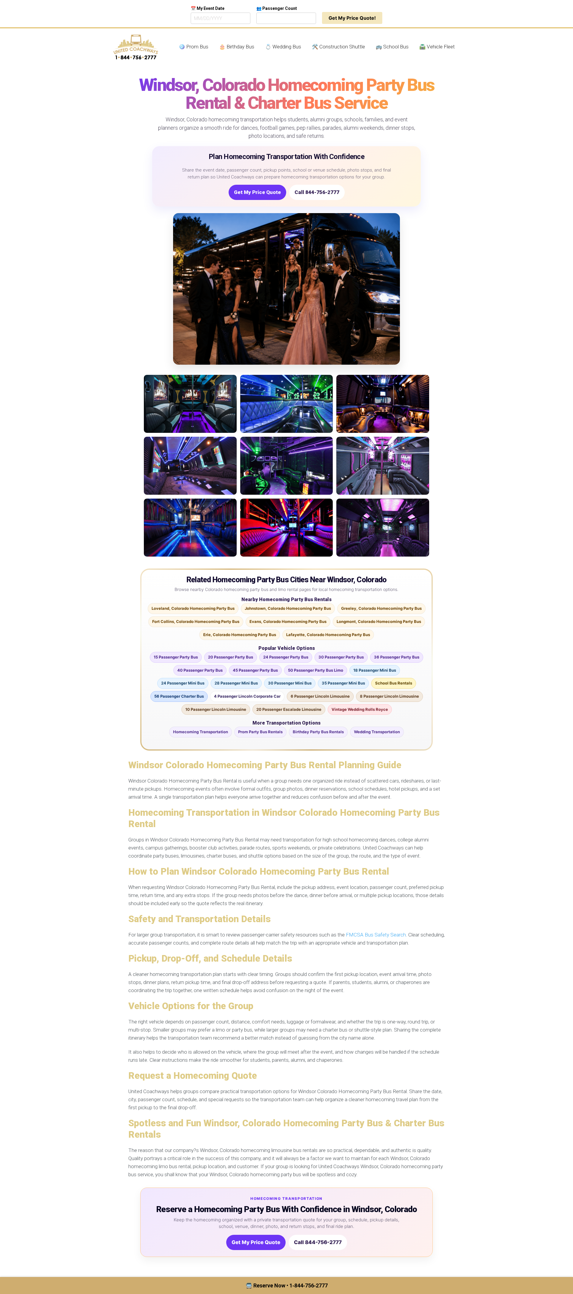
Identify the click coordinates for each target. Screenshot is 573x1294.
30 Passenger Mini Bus (290, 683)
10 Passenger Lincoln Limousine (215, 709)
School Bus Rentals (393, 683)
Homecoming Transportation (200, 731)
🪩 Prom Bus (193, 47)
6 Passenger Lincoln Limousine (320, 696)
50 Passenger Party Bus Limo (315, 670)
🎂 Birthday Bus (236, 47)
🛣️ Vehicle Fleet (437, 47)
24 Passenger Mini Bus (182, 683)
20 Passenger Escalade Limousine (288, 709)
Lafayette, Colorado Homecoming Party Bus (328, 634)
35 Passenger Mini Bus (343, 683)
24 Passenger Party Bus (285, 657)
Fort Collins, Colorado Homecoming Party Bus (195, 621)
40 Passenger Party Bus (200, 670)
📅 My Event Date (207, 8)
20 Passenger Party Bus (230, 657)
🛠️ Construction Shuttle (338, 47)
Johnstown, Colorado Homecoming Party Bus (288, 608)
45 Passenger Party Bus (255, 670)
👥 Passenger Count (276, 8)
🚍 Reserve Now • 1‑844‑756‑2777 (287, 1285)
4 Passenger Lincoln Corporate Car (247, 696)
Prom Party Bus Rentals (260, 731)
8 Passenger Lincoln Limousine (389, 696)
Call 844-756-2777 (317, 192)
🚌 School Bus (392, 47)
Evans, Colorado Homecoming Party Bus (287, 621)
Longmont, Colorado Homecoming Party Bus (379, 621)
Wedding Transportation (377, 731)
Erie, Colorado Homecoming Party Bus (239, 634)
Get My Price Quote (257, 192)
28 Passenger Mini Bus (236, 683)
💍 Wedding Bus (283, 47)
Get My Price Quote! (352, 18)
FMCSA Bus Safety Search (376, 935)
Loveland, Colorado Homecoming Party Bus (193, 608)
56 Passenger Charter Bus (179, 696)
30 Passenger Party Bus (341, 657)
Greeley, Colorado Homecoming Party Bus (381, 608)
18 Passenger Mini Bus (374, 670)
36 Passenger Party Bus (396, 657)
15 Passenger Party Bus (176, 657)
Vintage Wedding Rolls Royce (360, 709)
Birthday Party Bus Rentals (318, 731)
